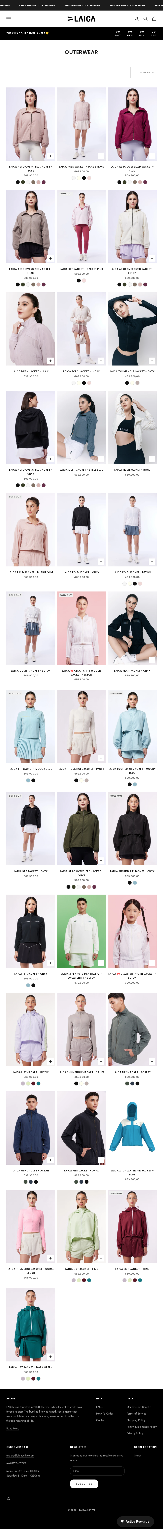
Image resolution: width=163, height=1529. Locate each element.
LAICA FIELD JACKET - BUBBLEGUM (31, 572)
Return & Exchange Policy (142, 1427)
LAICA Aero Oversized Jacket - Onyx (30, 471)
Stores (138, 1455)
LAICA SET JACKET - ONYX (31, 871)
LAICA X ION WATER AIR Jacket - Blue (132, 1172)
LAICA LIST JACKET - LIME (81, 1269)
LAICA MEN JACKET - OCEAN (31, 1170)
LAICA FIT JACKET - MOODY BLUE (31, 769)
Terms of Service (136, 1414)
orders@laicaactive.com (20, 1455)
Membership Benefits (139, 1407)
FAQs (99, 1407)
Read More (12, 1428)
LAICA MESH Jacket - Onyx (132, 670)
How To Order (104, 1414)
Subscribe (84, 1484)
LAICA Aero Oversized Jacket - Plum (132, 168)
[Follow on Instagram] (8, 1498)
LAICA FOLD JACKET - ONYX (81, 572)
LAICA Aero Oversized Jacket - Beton (132, 271)
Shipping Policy (136, 1420)
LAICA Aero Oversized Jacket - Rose (30, 168)
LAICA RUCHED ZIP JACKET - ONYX (132, 871)
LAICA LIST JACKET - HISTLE (31, 1072)
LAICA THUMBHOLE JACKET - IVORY (81, 769)
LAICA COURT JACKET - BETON (30, 670)
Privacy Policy (135, 1433)
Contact (100, 1420)
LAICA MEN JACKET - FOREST (132, 1072)
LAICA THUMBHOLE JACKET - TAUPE (81, 1072)
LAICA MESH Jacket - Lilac (31, 371)
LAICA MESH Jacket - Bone (132, 469)
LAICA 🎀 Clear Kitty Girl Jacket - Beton (132, 975)
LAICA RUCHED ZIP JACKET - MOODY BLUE (132, 771)
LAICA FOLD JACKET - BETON (132, 572)
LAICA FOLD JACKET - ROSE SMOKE (81, 166)
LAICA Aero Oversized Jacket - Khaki (30, 271)
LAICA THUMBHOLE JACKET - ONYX (132, 371)
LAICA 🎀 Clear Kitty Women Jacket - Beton (81, 672)
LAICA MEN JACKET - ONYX (81, 1170)
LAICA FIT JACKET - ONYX (30, 973)
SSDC (87, 1519)
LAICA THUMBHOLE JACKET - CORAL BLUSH (31, 1271)
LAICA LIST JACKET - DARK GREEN (30, 1367)
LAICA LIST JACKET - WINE (132, 1269)
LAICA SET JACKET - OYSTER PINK (81, 269)
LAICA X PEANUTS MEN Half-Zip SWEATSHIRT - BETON (81, 975)
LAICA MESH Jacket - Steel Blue (81, 469)
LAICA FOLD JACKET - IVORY (81, 371)
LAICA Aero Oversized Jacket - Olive (81, 873)
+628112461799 (16, 1463)
